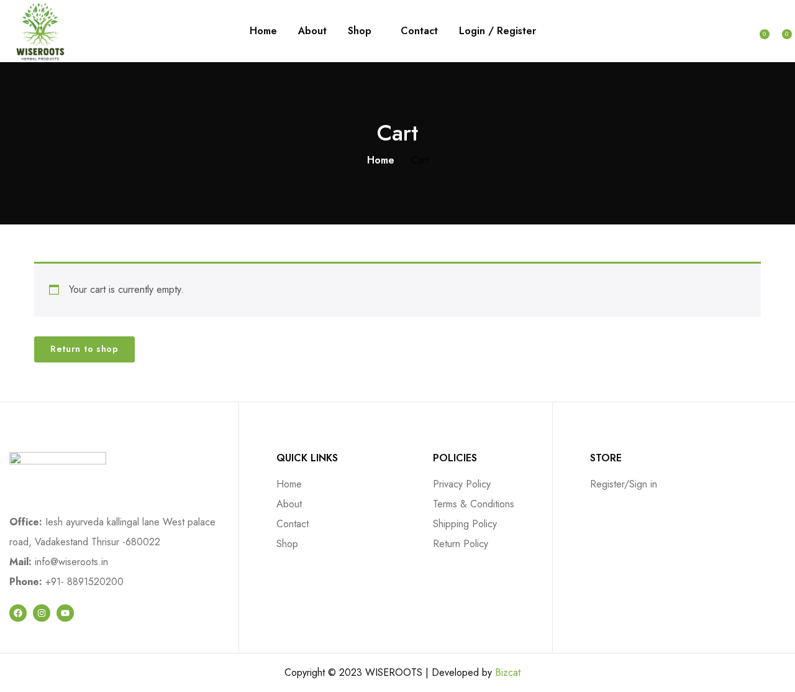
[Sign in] (739, 31)
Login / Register (497, 31)
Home (263, 31)
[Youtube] (65, 613)
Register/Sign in (623, 484)
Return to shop (84, 349)
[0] (758, 30)
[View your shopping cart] (781, 30)
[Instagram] (41, 613)
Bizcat (507, 672)
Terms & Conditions (473, 504)
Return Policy (460, 544)
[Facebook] (18, 613)
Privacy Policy (462, 484)
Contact (419, 31)
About (312, 31)
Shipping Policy (465, 524)
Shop (361, 31)
